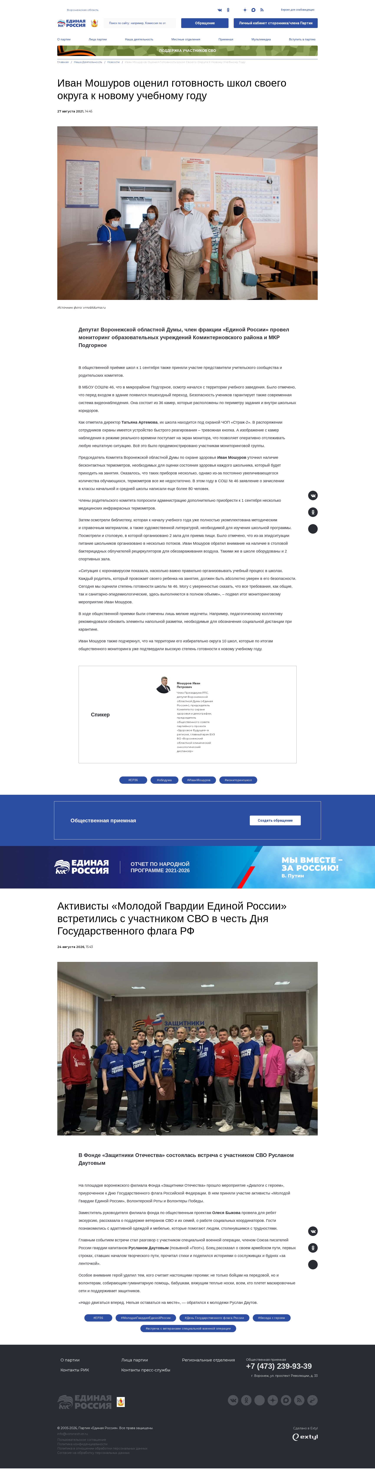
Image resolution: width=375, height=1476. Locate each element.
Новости (113, 62)
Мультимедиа (261, 39)
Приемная (226, 39)
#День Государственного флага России (214, 1318)
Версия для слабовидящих (297, 9)
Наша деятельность (139, 39)
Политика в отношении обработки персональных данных (102, 1448)
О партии (64, 39)
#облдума (164, 780)
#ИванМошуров (199, 780)
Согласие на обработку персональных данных (93, 1453)
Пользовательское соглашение (81, 1440)
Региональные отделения (208, 1360)
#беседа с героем (271, 1318)
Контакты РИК (75, 1370)
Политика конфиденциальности (82, 1444)
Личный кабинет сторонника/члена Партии (275, 23)
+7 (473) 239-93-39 (279, 1366)
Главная (63, 62)
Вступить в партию (302, 39)
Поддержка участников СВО (187, 51)
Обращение (205, 23)
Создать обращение (275, 820)
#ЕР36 (133, 780)
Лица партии (98, 39)
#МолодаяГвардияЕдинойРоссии (146, 1318)
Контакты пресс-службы (145, 1370)
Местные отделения (185, 39)
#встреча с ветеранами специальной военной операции (188, 1328)
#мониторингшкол (238, 780)
